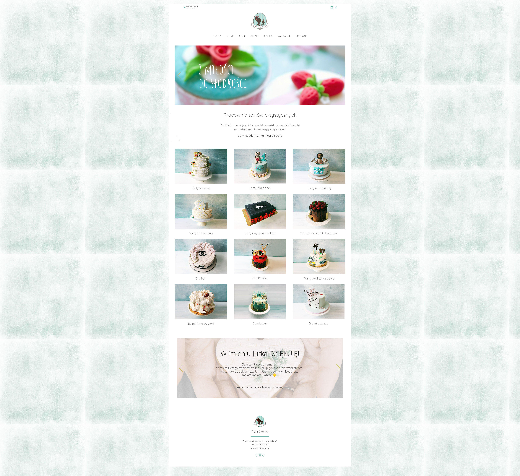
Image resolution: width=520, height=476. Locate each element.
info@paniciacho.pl (260, 448)
